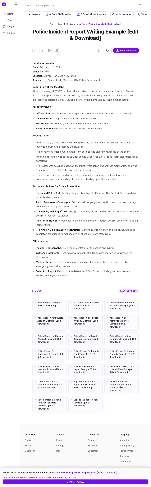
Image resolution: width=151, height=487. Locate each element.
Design (91, 440)
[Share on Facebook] (49, 50)
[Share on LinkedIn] (56, 50)
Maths (28, 445)
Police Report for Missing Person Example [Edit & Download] (50, 339)
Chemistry (30, 451)
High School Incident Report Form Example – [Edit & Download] (84, 384)
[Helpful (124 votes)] (99, 50)
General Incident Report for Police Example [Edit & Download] (122, 305)
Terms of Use (126, 451)
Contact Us (125, 461)
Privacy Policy (126, 445)
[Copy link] (35, 50)
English (28, 440)
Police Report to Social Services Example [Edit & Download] (86, 339)
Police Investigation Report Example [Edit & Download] (85, 369)
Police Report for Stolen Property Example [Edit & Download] (121, 354)
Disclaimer (125, 456)
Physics (60, 440)
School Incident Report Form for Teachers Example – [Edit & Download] (49, 404)
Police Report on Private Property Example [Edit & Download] (86, 321)
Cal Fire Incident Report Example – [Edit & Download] (85, 402)
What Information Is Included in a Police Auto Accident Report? (50, 384)
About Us (124, 440)
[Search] (140, 5)
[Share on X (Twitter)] (42, 50)
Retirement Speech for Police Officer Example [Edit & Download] (121, 369)
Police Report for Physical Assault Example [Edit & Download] (50, 321)
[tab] (32, 14)
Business (92, 445)
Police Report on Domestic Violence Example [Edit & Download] (119, 322)
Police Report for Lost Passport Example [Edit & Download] (50, 369)
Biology (60, 445)
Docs (60, 24)
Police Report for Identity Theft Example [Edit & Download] (86, 354)
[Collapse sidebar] (16, 4)
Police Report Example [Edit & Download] (48, 304)
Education (93, 451)
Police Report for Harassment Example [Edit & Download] (50, 354)
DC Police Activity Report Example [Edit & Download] (86, 305)
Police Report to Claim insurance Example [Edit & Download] (122, 339)
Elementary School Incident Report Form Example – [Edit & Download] (120, 386)
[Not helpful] (107, 50)
